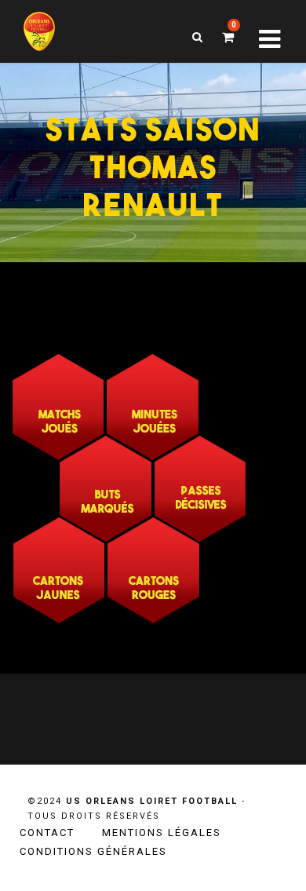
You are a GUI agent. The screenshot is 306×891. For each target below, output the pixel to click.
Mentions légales (161, 832)
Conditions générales (93, 851)
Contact (47, 832)
